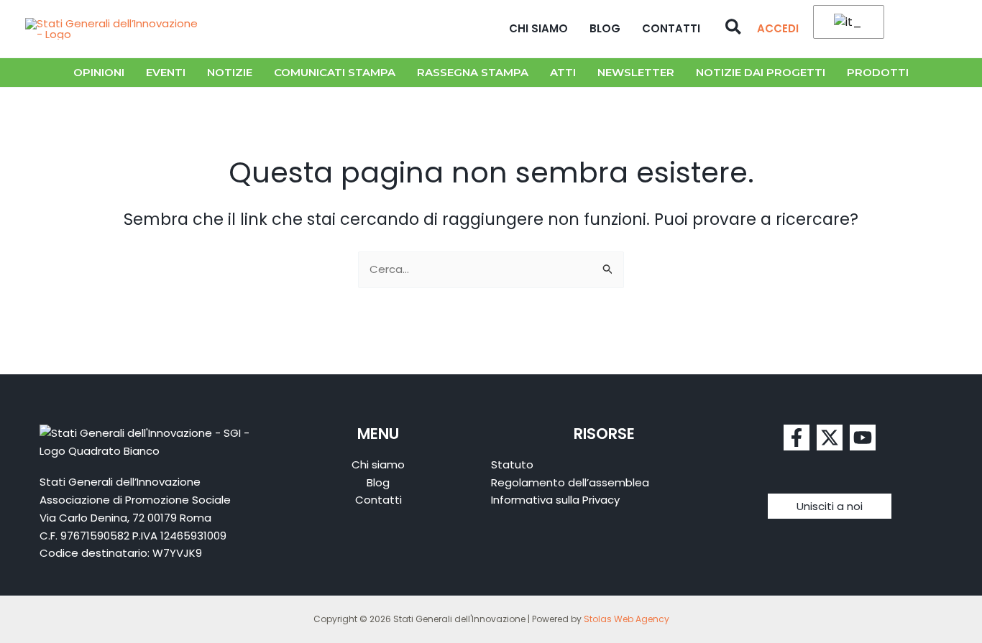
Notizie (229, 72)
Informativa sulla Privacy (555, 499)
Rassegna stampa (472, 72)
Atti (563, 72)
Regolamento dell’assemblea (570, 482)
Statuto (512, 464)
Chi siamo (538, 28)
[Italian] (846, 23)
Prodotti (878, 72)
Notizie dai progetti (760, 72)
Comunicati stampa (334, 72)
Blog (604, 28)
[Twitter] (830, 437)
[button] (734, 29)
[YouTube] (863, 437)
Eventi (165, 72)
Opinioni (98, 72)
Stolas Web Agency (626, 619)
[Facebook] (796, 437)
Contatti (671, 28)
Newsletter (635, 72)
